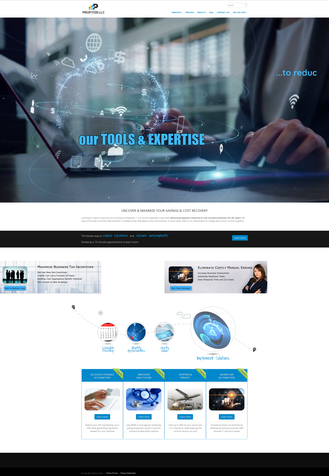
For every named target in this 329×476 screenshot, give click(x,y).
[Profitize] (93, 9)
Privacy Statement (128, 473)
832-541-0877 (239, 12)
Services (176, 12)
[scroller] (324, 473)
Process (189, 12)
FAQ (211, 12)
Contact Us (223, 12)
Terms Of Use (112, 473)
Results (202, 12)
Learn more (240, 237)
